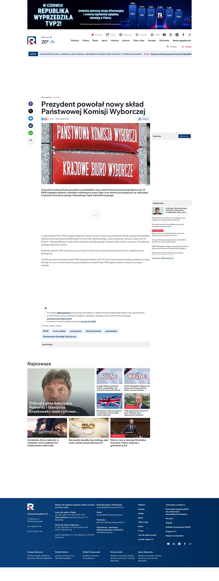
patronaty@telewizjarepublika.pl (110, 522)
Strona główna (46, 97)
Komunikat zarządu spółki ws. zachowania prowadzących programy (177, 511)
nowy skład (59, 331)
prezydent (75, 331)
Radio (157, 35)
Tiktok (190, 34)
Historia (115, 40)
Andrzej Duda (93, 331)
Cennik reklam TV (146, 539)
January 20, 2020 (88, 321)
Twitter (170, 34)
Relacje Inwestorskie (174, 536)
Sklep (112, 35)
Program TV (171, 531)
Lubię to (145, 119)
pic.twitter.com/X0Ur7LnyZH (59, 319)
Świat (95, 40)
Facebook (183, 34)
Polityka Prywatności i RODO (178, 527)
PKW (45, 331)
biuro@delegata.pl (105, 532)
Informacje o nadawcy (175, 505)
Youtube (164, 34)
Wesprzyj (128, 35)
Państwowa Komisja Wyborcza (59, 336)
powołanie (111, 331)
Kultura (125, 40)
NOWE (33, 54)
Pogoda (143, 35)
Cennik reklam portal (147, 535)
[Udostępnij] (30, 104)
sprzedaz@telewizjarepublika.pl (110, 507)
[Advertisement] (109, 76)
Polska (85, 40)
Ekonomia (164, 40)
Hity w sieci (184, 136)
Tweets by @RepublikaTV (163, 258)
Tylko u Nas (138, 40)
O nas (140, 531)
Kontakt (152, 40)
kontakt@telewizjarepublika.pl (110, 515)
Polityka (75, 40)
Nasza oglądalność (182, 40)
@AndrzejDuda (63, 313)
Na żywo (98, 35)
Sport (104, 40)
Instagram (177, 34)
